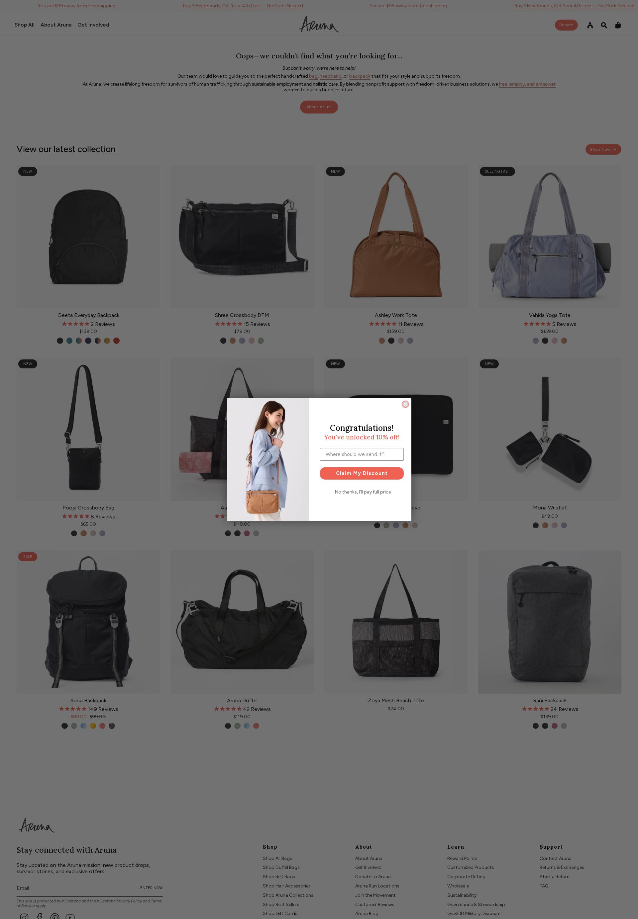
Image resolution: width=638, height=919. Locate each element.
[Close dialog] (405, 404)
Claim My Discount (362, 473)
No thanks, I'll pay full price (363, 492)
